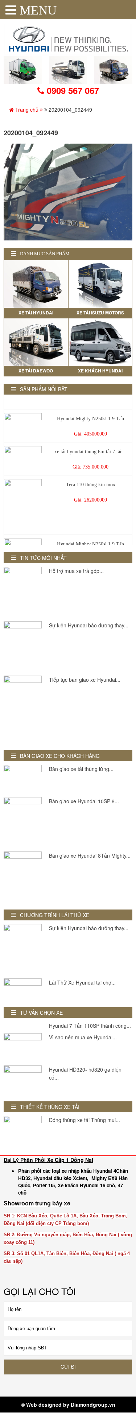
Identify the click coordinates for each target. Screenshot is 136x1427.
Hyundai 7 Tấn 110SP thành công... (90, 1025)
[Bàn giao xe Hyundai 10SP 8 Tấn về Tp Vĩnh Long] (23, 822)
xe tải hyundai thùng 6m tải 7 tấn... (90, 448)
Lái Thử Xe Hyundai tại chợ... (82, 982)
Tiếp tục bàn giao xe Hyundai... (84, 679)
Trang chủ (27, 109)
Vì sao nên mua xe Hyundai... (83, 1037)
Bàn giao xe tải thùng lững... (81, 768)
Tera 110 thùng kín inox (90, 481)
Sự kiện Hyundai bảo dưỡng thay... (88, 625)
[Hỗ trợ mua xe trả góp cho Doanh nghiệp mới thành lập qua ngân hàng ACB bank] (23, 592)
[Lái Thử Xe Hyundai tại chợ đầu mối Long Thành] (23, 989)
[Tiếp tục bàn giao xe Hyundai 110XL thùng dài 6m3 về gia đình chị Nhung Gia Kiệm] (23, 709)
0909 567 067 (71, 90)
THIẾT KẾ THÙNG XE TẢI (49, 1106)
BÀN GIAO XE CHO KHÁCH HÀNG (60, 755)
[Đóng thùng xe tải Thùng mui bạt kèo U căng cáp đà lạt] (23, 1130)
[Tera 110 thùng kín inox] (23, 503)
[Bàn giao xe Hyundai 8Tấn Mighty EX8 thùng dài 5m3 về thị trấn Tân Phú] (23, 876)
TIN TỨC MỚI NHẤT (43, 557)
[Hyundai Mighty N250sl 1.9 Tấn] (23, 422)
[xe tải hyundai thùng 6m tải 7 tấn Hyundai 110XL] (23, 456)
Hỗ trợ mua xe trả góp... (76, 570)
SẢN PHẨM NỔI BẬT (43, 389)
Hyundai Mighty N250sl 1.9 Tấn (90, 415)
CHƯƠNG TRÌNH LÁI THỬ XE (54, 915)
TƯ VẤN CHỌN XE (41, 1012)
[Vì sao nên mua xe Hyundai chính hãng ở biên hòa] (23, 1047)
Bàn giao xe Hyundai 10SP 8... (84, 801)
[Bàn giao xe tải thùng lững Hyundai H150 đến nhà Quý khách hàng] (23, 779)
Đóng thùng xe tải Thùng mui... (84, 1119)
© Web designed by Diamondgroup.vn (68, 1404)
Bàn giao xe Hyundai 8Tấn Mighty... (90, 855)
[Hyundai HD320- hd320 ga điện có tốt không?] (23, 1079)
